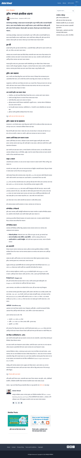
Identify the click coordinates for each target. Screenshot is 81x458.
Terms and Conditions (30, 447)
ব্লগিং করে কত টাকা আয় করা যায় (16, 116)
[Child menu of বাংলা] (76, 5)
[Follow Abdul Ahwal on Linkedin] (21, 403)
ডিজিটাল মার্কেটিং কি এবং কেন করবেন (65, 23)
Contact (14, 447)
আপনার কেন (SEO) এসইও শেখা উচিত (64, 35)
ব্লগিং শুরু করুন (71, 3)
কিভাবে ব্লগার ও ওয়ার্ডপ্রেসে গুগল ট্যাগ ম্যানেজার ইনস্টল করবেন (39, 430)
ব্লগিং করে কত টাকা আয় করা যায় (17, 429)
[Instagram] (71, 447)
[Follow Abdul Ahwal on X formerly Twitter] (16, 403)
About (64, 3)
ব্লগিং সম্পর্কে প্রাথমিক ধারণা (62, 18)
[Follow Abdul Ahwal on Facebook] (13, 403)
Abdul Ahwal (15, 18)
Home (59, 3)
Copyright (40, 447)
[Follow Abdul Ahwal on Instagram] (19, 403)
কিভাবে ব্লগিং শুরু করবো (14, 374)
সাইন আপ (42, 385)
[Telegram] (73, 447)
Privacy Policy (20, 447)
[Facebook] (68, 447)
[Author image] (8, 18)
